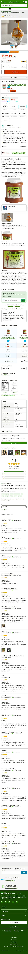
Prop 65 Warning (5, 375)
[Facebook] (9, 902)
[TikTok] (13, 902)
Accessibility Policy (14, 944)
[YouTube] (5, 902)
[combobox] (14, 5)
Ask (23, 300)
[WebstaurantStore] (14, 893)
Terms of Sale (14, 937)
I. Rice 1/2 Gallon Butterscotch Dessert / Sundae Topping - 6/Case (8, 338)
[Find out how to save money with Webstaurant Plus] (16, 87)
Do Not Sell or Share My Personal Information (14, 946)
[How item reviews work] (19, 468)
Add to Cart (13, 91)
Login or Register (14, 443)
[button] (12, 47)
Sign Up (24, 872)
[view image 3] (17, 453)
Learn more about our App (11, 888)
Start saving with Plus (10, 880)
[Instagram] (2, 902)
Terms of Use (10, 306)
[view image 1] (4, 453)
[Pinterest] (17, 902)
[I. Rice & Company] (5, 153)
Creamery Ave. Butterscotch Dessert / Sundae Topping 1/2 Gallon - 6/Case (16, 85)
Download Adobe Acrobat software (8, 395)
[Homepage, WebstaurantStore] (14, 2)
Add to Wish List (14, 77)
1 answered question (19, 16)
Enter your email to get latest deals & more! (12, 869)
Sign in (23, 66)
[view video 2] (11, 453)
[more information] (20, 127)
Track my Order (14, 926)
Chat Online (7, 930)
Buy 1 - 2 (3, 54)
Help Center (14, 922)
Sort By (3, 504)
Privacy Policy (17, 306)
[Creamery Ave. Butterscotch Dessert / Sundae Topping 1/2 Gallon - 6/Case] (4, 86)
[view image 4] (24, 453)
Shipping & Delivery (20, 930)
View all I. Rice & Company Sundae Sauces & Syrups (19, 153)
